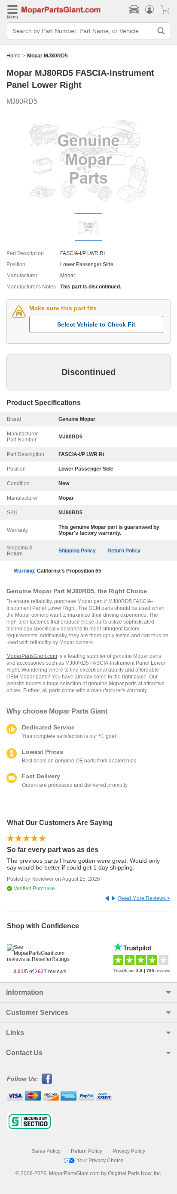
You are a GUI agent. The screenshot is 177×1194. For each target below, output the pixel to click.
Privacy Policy (129, 1151)
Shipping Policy (77, 551)
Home (13, 56)
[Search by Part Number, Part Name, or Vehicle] (161, 31)
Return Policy (123, 551)
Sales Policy (46, 1151)
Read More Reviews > (144, 898)
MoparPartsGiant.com (31, 656)
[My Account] (149, 9)
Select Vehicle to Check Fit (96, 324)
